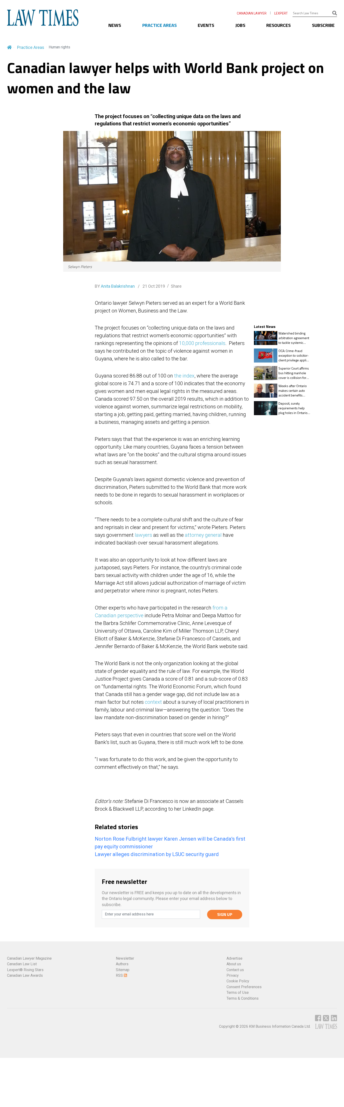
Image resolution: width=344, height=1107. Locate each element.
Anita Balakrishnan (118, 286)
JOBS (240, 25)
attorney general (203, 535)
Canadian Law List (22, 964)
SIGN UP (224, 914)
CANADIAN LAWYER (252, 13)
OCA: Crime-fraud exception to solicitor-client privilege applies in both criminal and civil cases (294, 355)
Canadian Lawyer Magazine (29, 958)
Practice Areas (30, 47)
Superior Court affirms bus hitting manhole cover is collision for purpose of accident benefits (293, 373)
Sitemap (122, 970)
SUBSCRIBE (323, 25)
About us (234, 964)
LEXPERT (281, 13)
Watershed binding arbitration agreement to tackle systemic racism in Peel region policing (293, 338)
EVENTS (206, 25)
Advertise (234, 958)
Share (176, 286)
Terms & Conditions (243, 998)
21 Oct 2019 (153, 286)
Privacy (233, 975)
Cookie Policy (238, 981)
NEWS (114, 25)
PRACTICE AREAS (159, 25)
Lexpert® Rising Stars (25, 970)
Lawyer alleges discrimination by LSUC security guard (157, 854)
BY (115, 286)
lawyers (143, 535)
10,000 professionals (202, 343)
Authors (122, 964)
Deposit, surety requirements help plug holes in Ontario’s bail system (294, 408)
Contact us (235, 970)
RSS (120, 975)
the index (184, 376)
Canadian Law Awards (25, 975)
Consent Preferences (244, 987)
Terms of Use (238, 992)
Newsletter (125, 958)
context (153, 702)
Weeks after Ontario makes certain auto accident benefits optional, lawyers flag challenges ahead (293, 390)
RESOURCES (278, 25)
